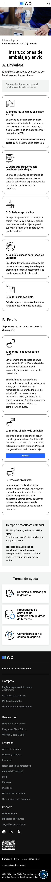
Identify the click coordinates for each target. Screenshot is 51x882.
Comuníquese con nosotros (16, 799)
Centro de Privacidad (12, 771)
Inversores (7, 788)
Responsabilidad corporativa (16, 765)
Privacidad (7, 859)
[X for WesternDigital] (19, 832)
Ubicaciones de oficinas (14, 793)
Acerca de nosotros (11, 749)
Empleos (6, 782)
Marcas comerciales (30, 859)
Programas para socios (14, 723)
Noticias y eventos (11, 754)
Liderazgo (7, 760)
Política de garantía (12, 701)
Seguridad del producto (14, 824)
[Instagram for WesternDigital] (4, 832)
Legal (16, 859)
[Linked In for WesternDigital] (11, 832)
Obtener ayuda (9, 813)
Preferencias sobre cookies (13, 865)
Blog (4, 776)
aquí (43, 383)
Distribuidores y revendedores (17, 706)
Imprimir (25, 456)
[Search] (48, 3)
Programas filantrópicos (14, 729)
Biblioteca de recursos (13, 819)
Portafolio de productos (14, 695)
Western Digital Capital (13, 734)
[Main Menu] (4, 3)
